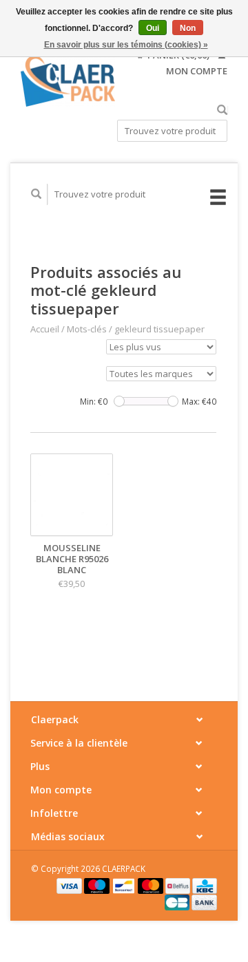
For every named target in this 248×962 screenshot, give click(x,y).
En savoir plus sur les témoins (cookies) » (126, 45)
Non (188, 28)
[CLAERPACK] (68, 81)
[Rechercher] (222, 110)
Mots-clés (87, 329)
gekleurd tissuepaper (159, 329)
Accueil (44, 329)
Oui (152, 28)
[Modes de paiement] (70, 885)
